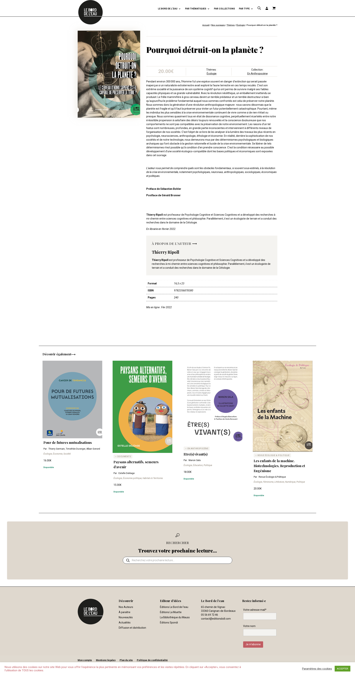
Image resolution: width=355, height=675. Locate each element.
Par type (244, 8)
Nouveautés (126, 617)
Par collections (224, 8)
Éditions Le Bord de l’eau (174, 607)
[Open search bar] (259, 8)
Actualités (125, 622)
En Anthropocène (257, 73)
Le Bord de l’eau (167, 8)
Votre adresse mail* (254, 609)
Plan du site (126, 660)
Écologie (240, 25)
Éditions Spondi (169, 622)
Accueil (205, 25)
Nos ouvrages (218, 25)
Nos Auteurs (126, 607)
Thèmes (231, 25)
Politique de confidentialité (152, 660)
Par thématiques (195, 8)
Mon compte (85, 660)
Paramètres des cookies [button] (317, 668)
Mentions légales (106, 660)
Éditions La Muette (171, 612)
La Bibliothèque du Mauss (175, 617)
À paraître (124, 612)
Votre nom (249, 626)
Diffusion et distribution (132, 627)
